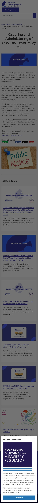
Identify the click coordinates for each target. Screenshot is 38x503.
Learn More (19, 498)
